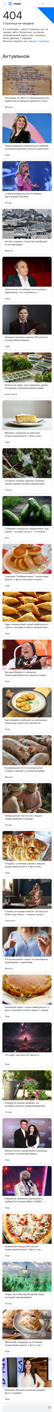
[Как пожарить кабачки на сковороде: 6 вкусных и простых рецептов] (27, 709)
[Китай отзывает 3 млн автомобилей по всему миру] (27, 231)
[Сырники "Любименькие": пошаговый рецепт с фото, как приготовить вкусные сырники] (27, 566)
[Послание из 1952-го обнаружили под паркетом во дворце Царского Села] (27, 87)
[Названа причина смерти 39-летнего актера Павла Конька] (27, 327)
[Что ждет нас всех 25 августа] (27, 1044)
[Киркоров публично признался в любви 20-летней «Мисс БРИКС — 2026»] (27, 1188)
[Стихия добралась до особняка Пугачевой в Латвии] (27, 183)
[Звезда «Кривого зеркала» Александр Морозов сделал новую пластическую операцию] (27, 662)
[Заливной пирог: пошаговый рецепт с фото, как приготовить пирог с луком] (27, 997)
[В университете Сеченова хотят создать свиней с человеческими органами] (27, 757)
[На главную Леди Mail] (16, 3)
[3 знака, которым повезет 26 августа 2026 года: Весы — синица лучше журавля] (27, 901)
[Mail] (10, 3)
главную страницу (38, 41)
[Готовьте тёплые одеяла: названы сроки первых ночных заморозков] (27, 470)
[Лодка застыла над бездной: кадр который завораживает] (27, 1284)
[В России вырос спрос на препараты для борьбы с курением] (27, 949)
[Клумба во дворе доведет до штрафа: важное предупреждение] (27, 1092)
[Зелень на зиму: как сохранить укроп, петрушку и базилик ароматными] (27, 374)
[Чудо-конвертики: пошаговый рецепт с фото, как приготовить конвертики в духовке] (27, 614)
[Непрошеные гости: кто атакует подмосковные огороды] (27, 805)
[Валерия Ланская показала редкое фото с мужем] (27, 1379)
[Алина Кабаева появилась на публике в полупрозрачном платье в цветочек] (27, 135)
